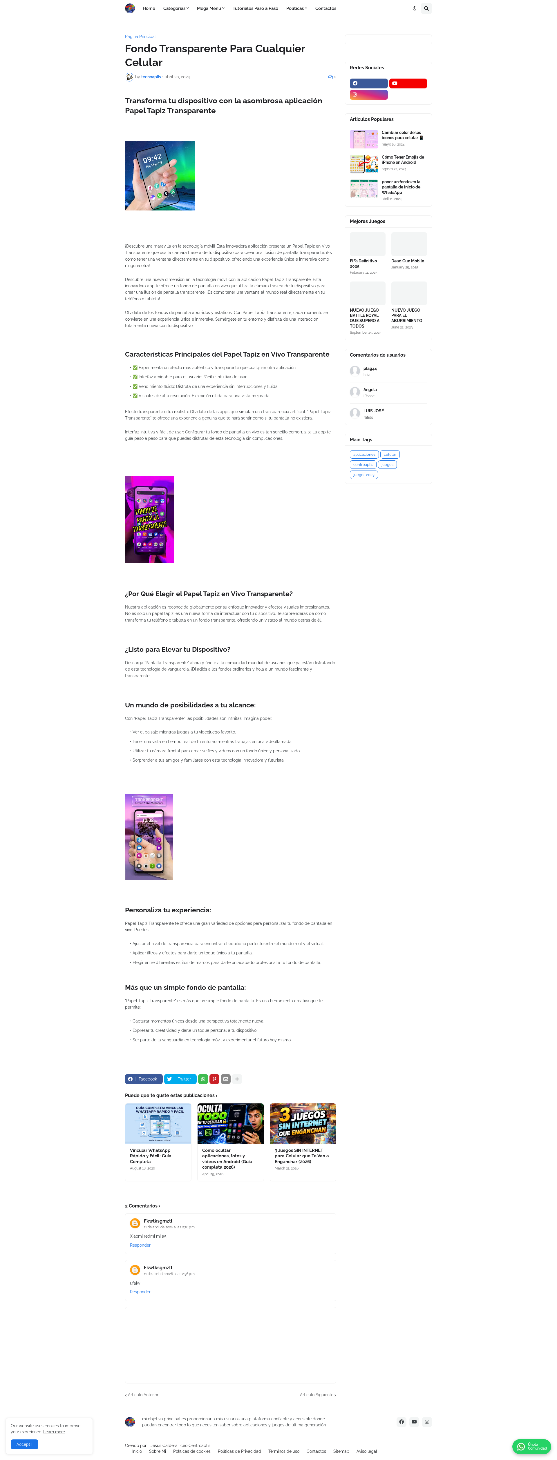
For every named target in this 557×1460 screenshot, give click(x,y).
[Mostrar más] (237, 1079)
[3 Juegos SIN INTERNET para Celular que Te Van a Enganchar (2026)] (303, 1123)
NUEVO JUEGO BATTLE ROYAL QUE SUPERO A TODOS (364, 318)
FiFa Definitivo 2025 (363, 263)
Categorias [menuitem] (174, 8)
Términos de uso (283, 1451)
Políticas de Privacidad (239, 1451)
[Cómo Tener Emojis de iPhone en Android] (364, 164)
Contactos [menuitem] (325, 8)
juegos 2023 (364, 475)
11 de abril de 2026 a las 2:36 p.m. (169, 1227)
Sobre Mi (157, 1451)
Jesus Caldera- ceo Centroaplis (180, 1445)
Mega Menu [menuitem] (209, 8)
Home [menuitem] (149, 8)
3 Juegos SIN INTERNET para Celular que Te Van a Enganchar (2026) (302, 1156)
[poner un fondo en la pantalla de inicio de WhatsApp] (364, 188)
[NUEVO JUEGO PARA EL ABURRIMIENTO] (409, 293)
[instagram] (369, 95)
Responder (140, 1245)
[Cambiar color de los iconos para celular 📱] (364, 139)
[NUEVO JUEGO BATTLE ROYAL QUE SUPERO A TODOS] (368, 293)
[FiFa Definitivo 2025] (368, 244)
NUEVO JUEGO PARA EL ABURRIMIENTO (406, 315)
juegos (387, 464)
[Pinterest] (214, 1079)
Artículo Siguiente (316, 1394)
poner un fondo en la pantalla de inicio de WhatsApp (401, 187)
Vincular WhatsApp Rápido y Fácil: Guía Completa (150, 1156)
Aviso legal (367, 1451)
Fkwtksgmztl (158, 1221)
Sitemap (341, 1451)
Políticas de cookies (192, 1451)
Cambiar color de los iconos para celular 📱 (403, 135)
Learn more (54, 1432)
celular (390, 454)
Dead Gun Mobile (407, 261)
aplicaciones (364, 454)
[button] (414, 8)
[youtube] (408, 83)
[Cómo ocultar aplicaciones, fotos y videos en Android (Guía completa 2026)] (230, 1123)
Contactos (316, 1451)
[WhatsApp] (203, 1079)
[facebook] (369, 83)
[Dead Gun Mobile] (409, 244)
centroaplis (363, 464)
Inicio (137, 1451)
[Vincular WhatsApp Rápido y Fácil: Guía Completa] (158, 1123)
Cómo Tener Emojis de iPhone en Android (403, 160)
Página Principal (140, 36)
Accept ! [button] (24, 1444)
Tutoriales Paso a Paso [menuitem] (255, 8)
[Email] (226, 1079)
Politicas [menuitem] (295, 8)
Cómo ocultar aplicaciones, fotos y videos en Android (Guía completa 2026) (227, 1159)
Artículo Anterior (143, 1394)
